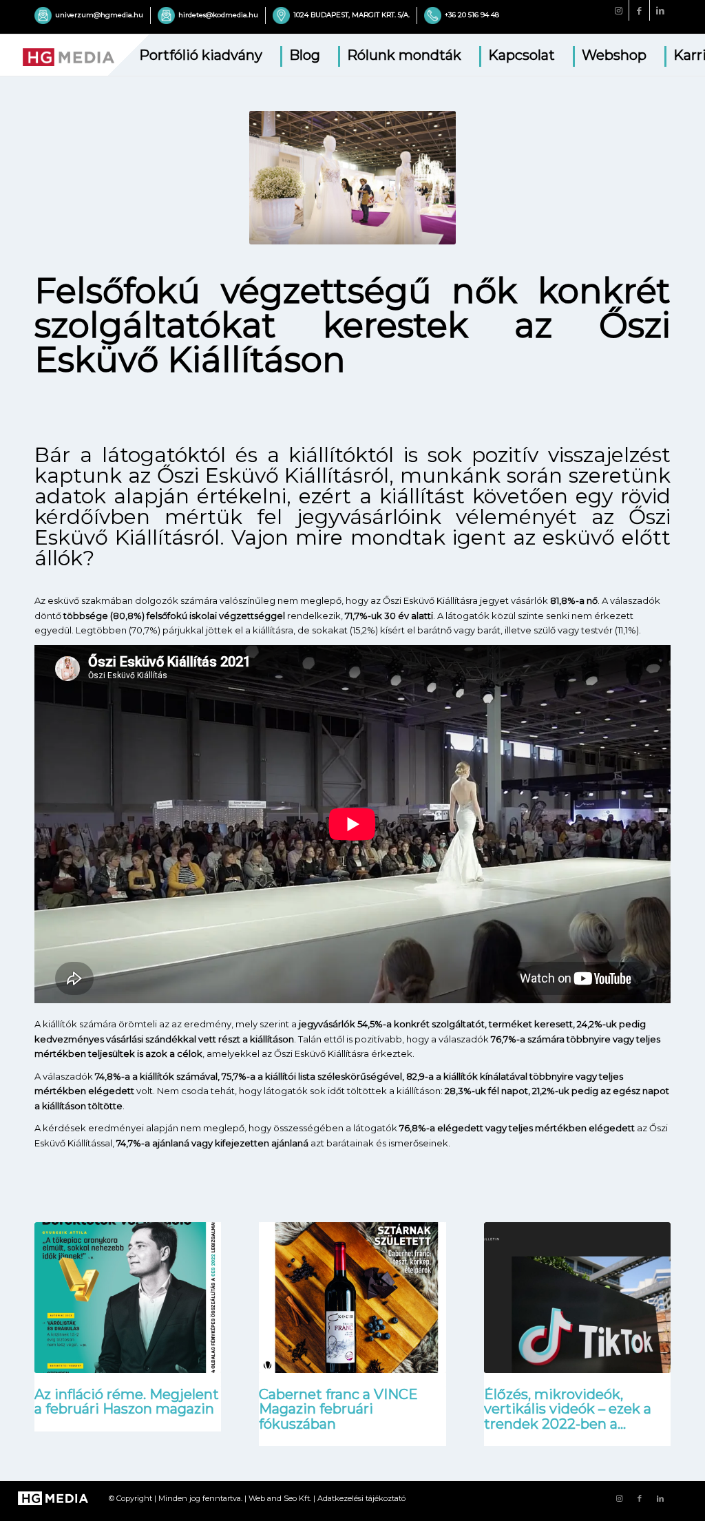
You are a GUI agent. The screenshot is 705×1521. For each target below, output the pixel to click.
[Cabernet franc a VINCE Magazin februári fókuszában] (352, 1304)
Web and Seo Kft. (280, 1498)
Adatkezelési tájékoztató (361, 1498)
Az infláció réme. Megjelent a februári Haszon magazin (126, 1401)
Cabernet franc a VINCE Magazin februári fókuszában (338, 1409)
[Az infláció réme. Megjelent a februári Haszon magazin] (127, 1304)
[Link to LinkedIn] (660, 10)
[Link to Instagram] (619, 10)
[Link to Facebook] (639, 10)
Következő (650, 1267)
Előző (55, 1267)
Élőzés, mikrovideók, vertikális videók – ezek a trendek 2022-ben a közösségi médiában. (567, 1416)
